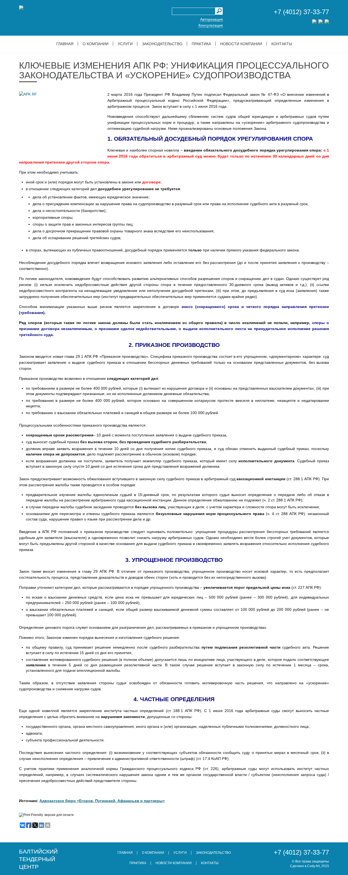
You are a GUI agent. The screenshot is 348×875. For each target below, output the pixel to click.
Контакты (281, 44)
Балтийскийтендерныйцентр (38, 859)
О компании (95, 44)
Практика (201, 44)
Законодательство (162, 44)
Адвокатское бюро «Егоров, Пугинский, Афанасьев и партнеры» (102, 801)
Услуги (125, 44)
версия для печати (59, 815)
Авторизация (211, 19)
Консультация (210, 25)
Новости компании (241, 44)
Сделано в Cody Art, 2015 (309, 866)
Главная (64, 44)
